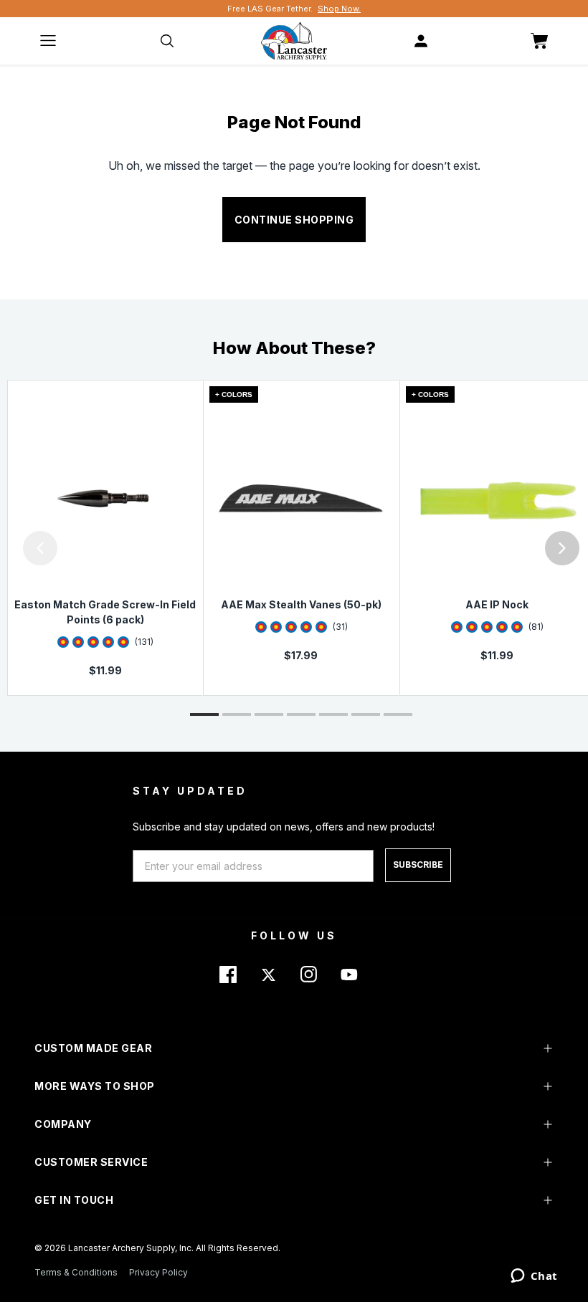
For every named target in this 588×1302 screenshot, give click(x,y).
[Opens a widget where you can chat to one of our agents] (534, 1277)
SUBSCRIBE (418, 864)
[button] (3, 548)
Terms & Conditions (76, 1272)
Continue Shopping (294, 220)
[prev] (40, 548)
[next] (562, 548)
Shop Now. (339, 9)
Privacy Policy (158, 1272)
